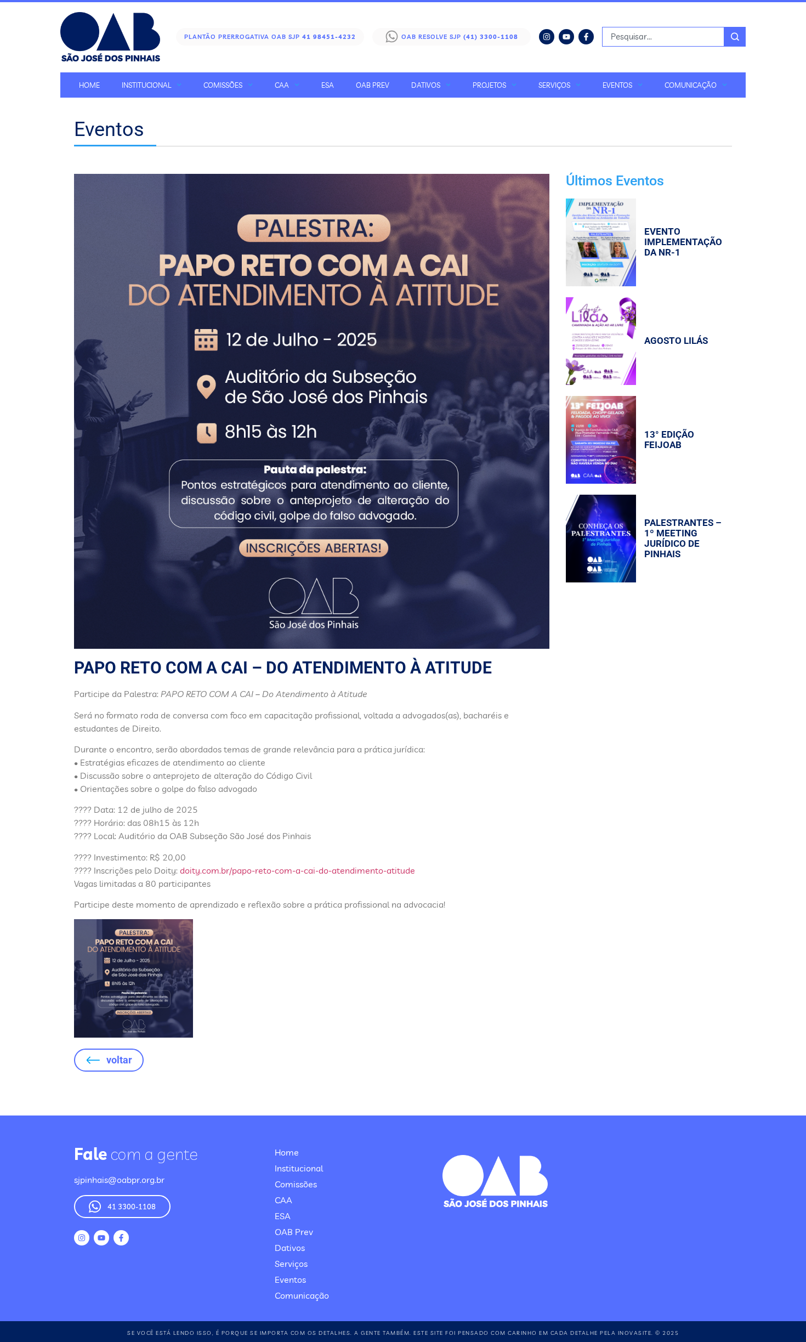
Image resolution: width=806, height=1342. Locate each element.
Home (89, 85)
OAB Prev (372, 85)
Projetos (489, 85)
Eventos (617, 85)
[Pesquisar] (735, 37)
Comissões (222, 85)
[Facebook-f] (586, 36)
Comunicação (691, 85)
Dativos (425, 85)
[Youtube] (566, 36)
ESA (327, 85)
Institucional (146, 85)
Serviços (554, 85)
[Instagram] (546, 36)
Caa (282, 85)
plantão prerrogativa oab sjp (270, 37)
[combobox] (663, 37)
